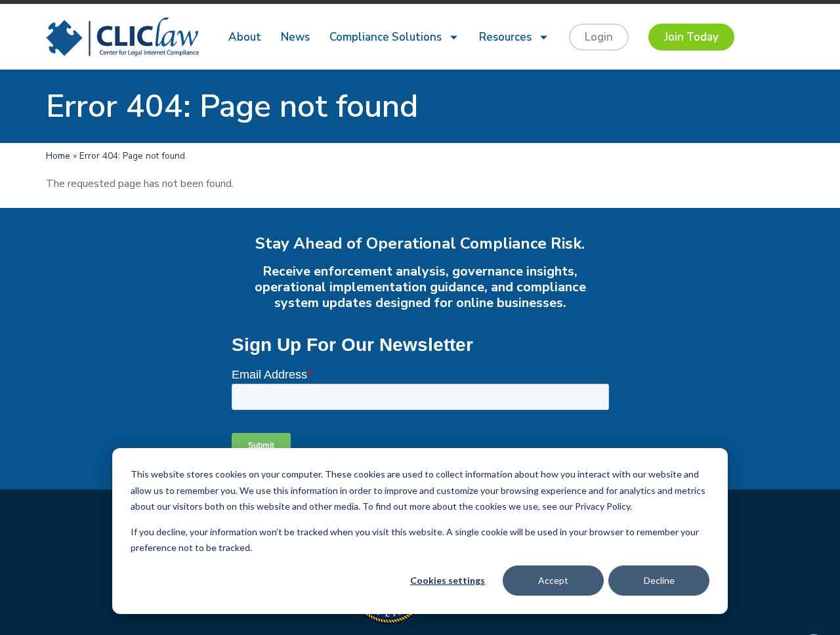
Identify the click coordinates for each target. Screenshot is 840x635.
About (244, 37)
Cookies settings (447, 580)
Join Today (691, 37)
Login (599, 37)
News (295, 37)
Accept (553, 580)
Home (58, 156)
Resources (505, 37)
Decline (659, 580)
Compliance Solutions (385, 37)
